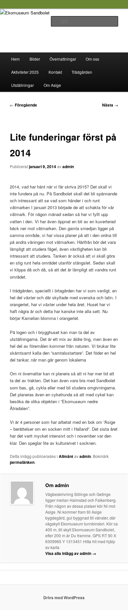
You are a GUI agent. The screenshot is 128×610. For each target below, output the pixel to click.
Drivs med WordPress (64, 597)
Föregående (23, 105)
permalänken (22, 462)
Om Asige (52, 85)
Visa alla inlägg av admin (70, 553)
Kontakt (55, 72)
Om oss (92, 59)
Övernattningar (63, 59)
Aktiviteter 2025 (25, 72)
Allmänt (66, 456)
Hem (15, 59)
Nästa (110, 105)
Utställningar (22, 85)
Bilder (35, 59)
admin (68, 166)
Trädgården (82, 72)
